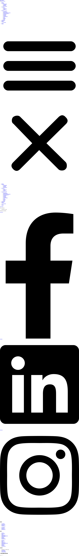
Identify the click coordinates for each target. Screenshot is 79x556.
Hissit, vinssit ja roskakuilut (6, 12)
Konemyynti (5, 8)
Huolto (4, 7)
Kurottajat (4, 196)
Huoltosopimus (4, 538)
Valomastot (4, 15)
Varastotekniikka (5, 16)
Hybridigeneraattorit (6, 13)
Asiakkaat (3, 202)
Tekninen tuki (5, 191)
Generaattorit (5, 11)
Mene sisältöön (2, 0)
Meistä (2, 21)
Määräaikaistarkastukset (5, 543)
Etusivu (3, 2)
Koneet (3, 10)
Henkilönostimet (5, 193)
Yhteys (2, 205)
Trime (4, 19)
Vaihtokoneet (3, 20)
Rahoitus (3, 537)
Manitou (4, 18)
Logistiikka (4, 4)
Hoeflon (4, 199)
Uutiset (2, 23)
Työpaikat (4, 22)
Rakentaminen (5, 6)
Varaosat (4, 190)
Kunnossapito (5, 185)
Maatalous (4, 5)
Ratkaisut (3, 3)
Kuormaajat (4, 14)
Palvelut (3, 188)
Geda (4, 17)
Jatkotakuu (3, 545)
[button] (39, 104)
